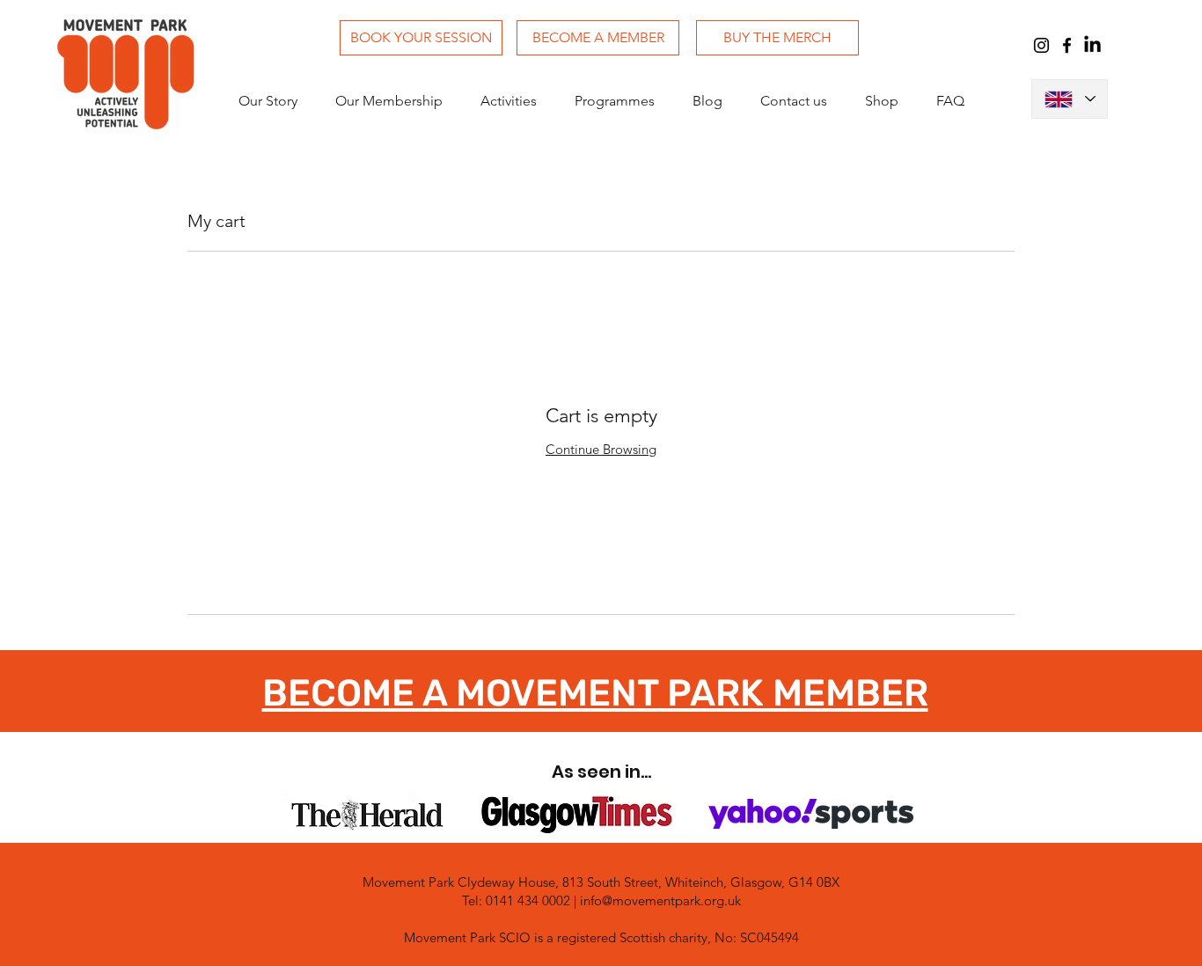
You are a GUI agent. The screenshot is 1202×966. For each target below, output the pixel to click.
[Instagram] (1041, 45)
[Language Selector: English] (1069, 99)
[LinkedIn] (1092, 45)
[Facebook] (1067, 45)
